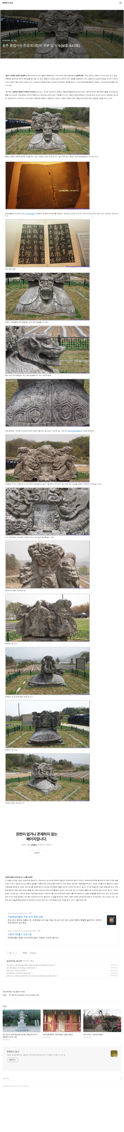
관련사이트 (5, 1078)
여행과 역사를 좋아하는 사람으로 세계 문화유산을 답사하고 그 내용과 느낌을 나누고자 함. (36, 1055)
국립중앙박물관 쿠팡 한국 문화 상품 (25, 916)
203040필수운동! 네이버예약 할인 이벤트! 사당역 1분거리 (33, 937)
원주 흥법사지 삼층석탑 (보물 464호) (18, 973)
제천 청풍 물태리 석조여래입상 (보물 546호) (20, 968)
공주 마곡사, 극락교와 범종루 (15, 970)
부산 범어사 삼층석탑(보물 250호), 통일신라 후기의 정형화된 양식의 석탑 (30, 965)
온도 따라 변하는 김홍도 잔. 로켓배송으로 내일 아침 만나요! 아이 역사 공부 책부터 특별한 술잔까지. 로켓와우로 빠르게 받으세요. (54, 921)
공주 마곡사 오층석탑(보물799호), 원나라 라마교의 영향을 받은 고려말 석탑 (30, 976)
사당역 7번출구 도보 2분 (20, 934)
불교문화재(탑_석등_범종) (14, 961)
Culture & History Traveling (12, 1083)
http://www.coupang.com (18, 913)
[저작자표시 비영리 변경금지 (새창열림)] (33, 953)
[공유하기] (13, 953)
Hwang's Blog (7, 1086)
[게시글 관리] (16, 953)
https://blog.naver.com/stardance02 (22, 931)
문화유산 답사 (7, 3)
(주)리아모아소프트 (8, 1090)
